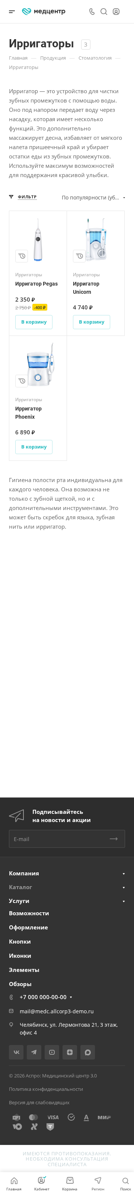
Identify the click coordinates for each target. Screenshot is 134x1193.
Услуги (19, 900)
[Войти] (116, 11)
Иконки (20, 955)
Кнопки (20, 941)
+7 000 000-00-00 (43, 997)
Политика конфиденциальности (46, 1089)
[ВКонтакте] (16, 1052)
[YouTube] (52, 1052)
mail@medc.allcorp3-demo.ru (57, 1011)
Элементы (24, 969)
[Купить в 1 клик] (22, 256)
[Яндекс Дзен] (70, 1052)
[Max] (87, 1052)
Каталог (20, 887)
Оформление (28, 927)
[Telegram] (34, 1052)
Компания (24, 873)
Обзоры (20, 984)
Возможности (29, 913)
